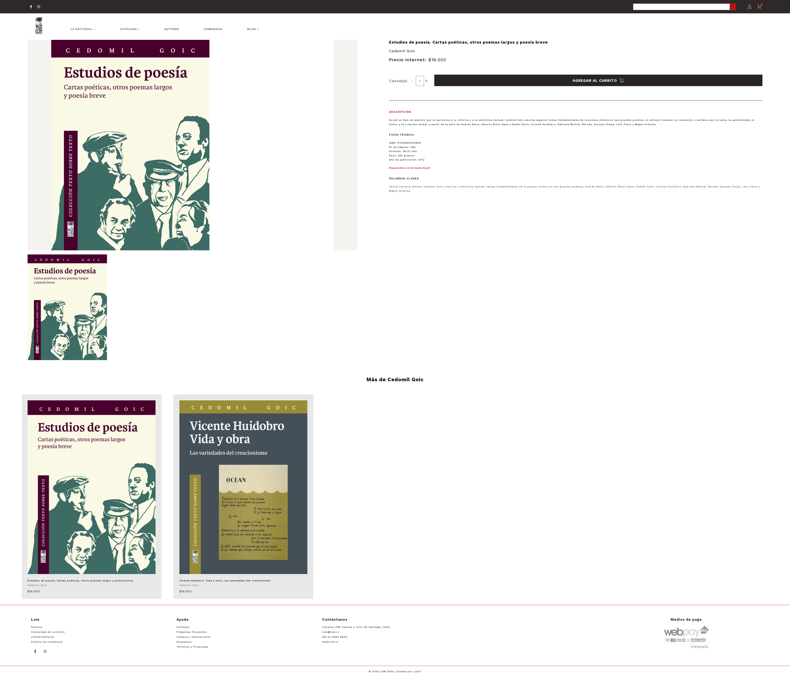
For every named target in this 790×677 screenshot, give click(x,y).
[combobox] (684, 7)
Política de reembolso (47, 641)
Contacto (183, 627)
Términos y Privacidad (192, 646)
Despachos (184, 641)
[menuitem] (83, 28)
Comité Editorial (42, 636)
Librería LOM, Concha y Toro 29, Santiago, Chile (356, 627)
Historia (36, 627)
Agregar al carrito (595, 80)
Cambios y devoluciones (194, 636)
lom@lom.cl (330, 632)
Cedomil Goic (402, 51)
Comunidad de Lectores (48, 632)
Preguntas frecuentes (192, 632)
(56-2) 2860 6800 (334, 636)
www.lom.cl (330, 641)
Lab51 (417, 671)
